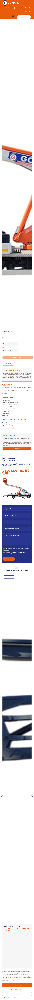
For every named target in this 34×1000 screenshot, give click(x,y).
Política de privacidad (19, 997)
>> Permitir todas (17, 985)
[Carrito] (25, 12)
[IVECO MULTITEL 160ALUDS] (17, 177)
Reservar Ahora (18, 357)
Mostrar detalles (17, 994)
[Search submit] (29, 8)
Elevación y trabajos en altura (16, 929)
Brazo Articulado (9, 928)
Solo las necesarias (17, 989)
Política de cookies (8, 997)
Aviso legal (27, 997)
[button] (13, 16)
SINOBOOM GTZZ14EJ (13, 926)
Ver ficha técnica (10, 429)
